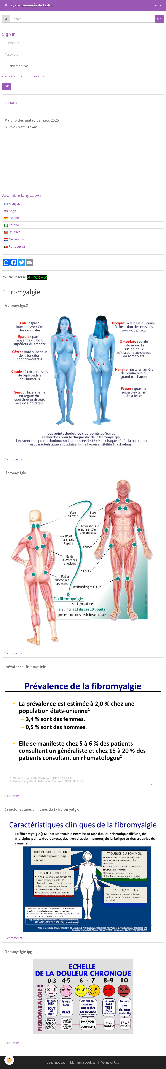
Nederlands (16, 239)
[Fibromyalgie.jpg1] (83, 996)
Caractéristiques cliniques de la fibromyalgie (42, 809)
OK (159, 19)
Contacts (11, 103)
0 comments (13, 459)
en (156, 5)
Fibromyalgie (15, 473)
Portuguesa (16, 246)
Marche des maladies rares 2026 (32, 120)
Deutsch (14, 232)
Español (14, 218)
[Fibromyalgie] (83, 562)
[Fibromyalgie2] (83, 381)
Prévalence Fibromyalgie (25, 667)
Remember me (18, 66)
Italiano (13, 225)
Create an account (13, 76)
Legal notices (56, 1062)
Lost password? (35, 76)
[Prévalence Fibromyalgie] (83, 730)
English (13, 211)
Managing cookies (83, 1062)
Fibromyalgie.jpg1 (19, 952)
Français (14, 203)
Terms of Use (110, 1062)
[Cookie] (9, 1060)
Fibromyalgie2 (16, 305)
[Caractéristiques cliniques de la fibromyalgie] (83, 872)
